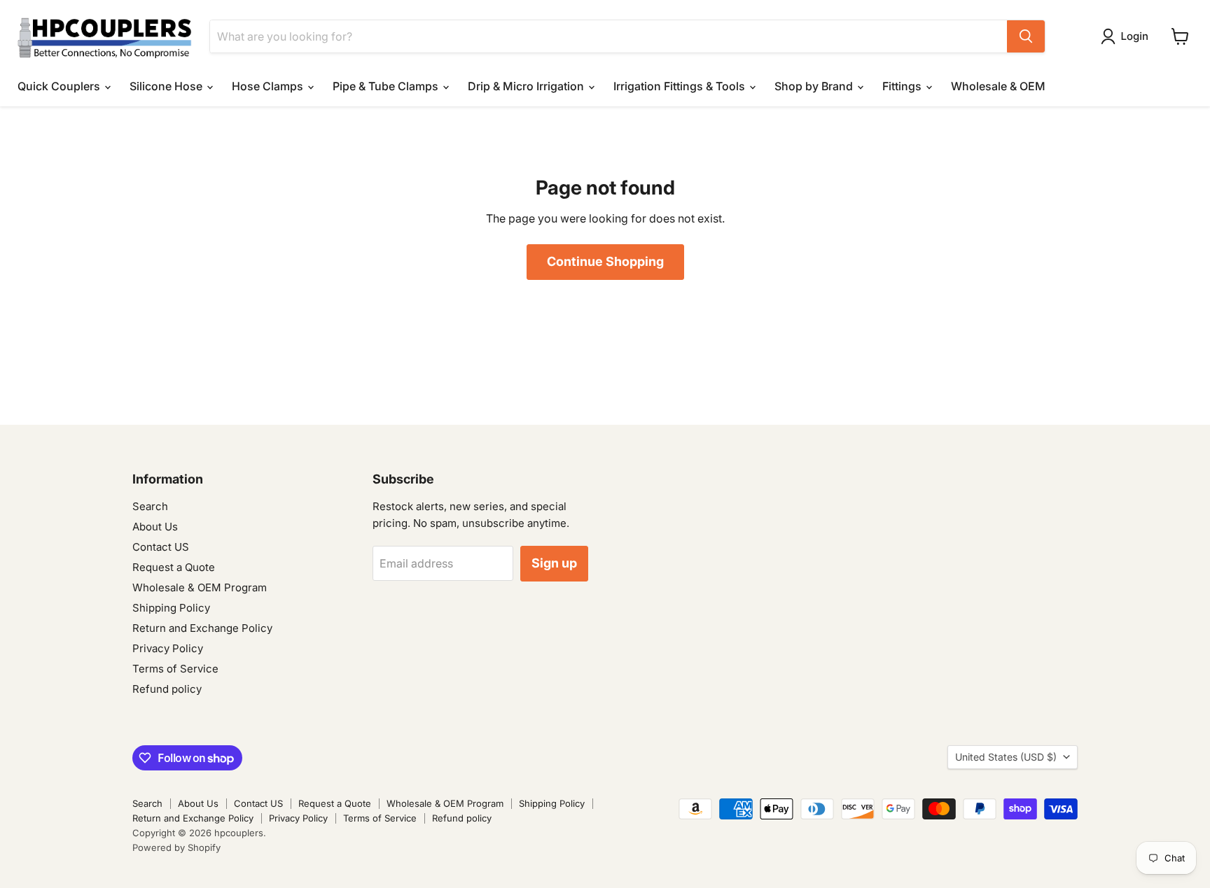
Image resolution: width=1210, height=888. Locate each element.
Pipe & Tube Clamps (387, 86)
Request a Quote (173, 567)
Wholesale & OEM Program (199, 587)
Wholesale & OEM (998, 86)
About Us (155, 526)
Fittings (903, 86)
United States (1006, 757)
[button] (1127, 36)
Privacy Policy (167, 648)
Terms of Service (175, 668)
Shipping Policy (171, 607)
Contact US (160, 547)
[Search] (1026, 36)
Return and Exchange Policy (202, 628)
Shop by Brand (815, 86)
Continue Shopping (605, 261)
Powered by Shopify (176, 847)
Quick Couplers (60, 86)
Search (150, 506)
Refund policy (167, 689)
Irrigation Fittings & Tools (680, 86)
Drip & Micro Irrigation (527, 86)
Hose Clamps (269, 86)
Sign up (554, 563)
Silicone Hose (167, 86)
